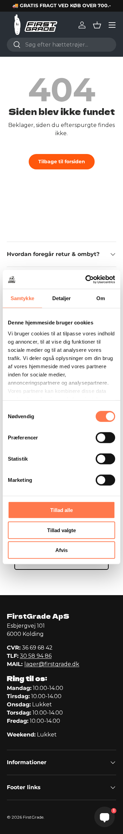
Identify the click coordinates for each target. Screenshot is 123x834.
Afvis (61, 550)
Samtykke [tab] (22, 298)
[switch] (105, 437)
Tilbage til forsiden (61, 161)
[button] (97, 25)
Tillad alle (61, 510)
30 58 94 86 (36, 656)
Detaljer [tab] (61, 298)
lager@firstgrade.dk (51, 664)
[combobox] (61, 45)
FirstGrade (33, 817)
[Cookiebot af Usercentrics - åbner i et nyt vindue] (86, 279)
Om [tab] (100, 298)
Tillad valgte (61, 530)
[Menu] (112, 25)
